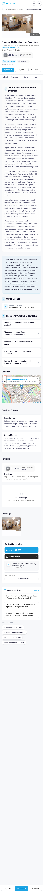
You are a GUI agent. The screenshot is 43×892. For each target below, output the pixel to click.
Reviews (25, 77)
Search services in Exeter (15, 632)
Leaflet (26, 402)
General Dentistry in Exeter (14, 642)
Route (36, 888)
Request (23, 888)
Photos (34, 77)
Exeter (21, 9)
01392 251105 (10, 61)
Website (23, 61)
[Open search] (34, 3)
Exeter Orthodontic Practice (16, 379)
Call (22, 70)
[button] (21, 387)
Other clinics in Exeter (14, 627)
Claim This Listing (23, 578)
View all (36, 590)
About (5, 77)
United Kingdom (11, 9)
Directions (36, 70)
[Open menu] (39, 3)
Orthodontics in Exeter (12, 637)
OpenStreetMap (36, 402)
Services (14, 77)
